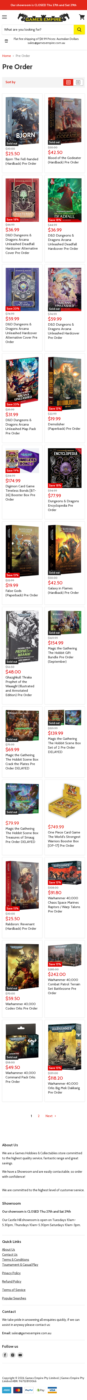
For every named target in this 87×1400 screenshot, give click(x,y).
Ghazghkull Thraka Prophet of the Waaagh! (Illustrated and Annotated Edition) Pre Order (19, 686)
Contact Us (10, 1255)
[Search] (79, 29)
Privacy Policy (11, 1273)
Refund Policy (11, 1281)
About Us (8, 1249)
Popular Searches (14, 1298)
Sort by (10, 82)
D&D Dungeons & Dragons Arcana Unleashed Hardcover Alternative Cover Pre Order (21, 333)
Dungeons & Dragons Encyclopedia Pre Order (63, 505)
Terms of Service (14, 1290)
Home (6, 56)
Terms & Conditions (15, 1260)
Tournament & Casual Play (20, 1265)
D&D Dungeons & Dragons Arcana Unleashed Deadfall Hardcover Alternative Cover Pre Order (21, 244)
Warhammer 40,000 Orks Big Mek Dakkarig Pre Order (64, 1088)
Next (49, 1116)
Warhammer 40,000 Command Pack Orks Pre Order (20, 1077)
